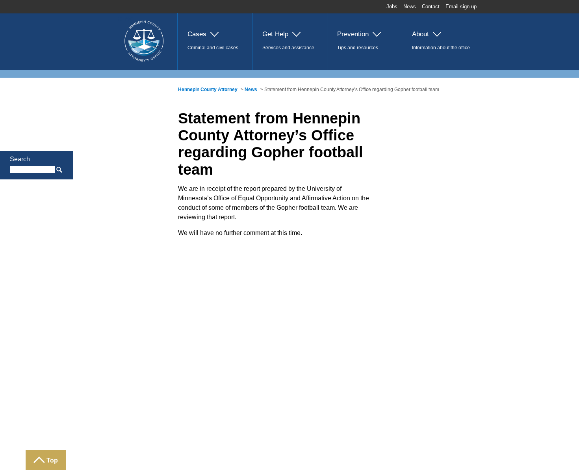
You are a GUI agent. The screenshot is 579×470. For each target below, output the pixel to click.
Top (52, 460)
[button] (215, 41)
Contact (431, 6)
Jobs (391, 6)
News (409, 6)
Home (123, 18)
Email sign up (461, 6)
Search (20, 159)
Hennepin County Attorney (208, 89)
